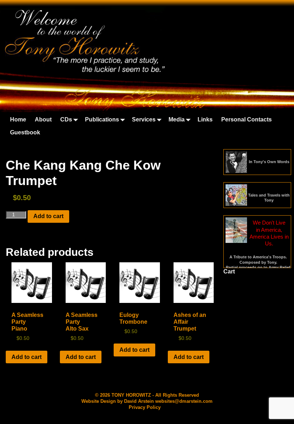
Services (144, 119)
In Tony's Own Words (269, 162)
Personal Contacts (246, 119)
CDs (66, 119)
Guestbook (25, 132)
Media (177, 119)
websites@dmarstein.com (184, 401)
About (43, 119)
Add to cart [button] (26, 357)
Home (18, 119)
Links (205, 119)
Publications (102, 119)
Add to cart (48, 216)
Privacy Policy (145, 407)
